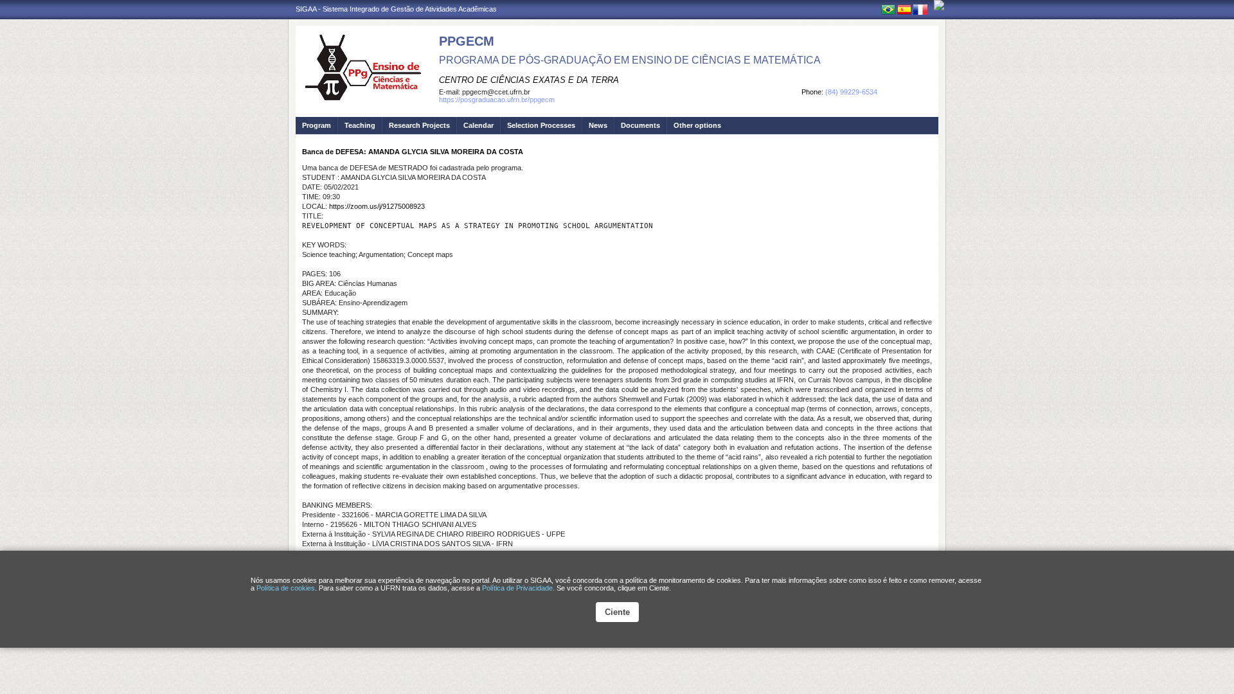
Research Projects (419, 125)
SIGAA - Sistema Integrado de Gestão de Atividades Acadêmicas (396, 9)
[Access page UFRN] (939, 5)
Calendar (478, 125)
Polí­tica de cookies (285, 588)
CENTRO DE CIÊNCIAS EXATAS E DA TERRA (529, 80)
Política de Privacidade (517, 588)
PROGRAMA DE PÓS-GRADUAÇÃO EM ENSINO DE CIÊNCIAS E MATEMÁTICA (630, 60)
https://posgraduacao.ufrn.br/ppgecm (497, 99)
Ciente (617, 612)
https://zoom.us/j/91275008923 (377, 206)
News (598, 125)
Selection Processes (541, 125)
